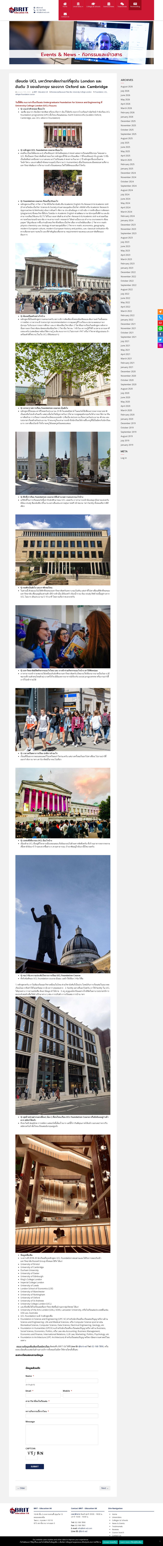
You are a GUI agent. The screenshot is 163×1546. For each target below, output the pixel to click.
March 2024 (126, 211)
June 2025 (125, 147)
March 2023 (126, 259)
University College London (82, 92)
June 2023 (125, 246)
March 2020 (126, 410)
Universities (77, 6)
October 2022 (127, 280)
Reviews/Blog (135, 6)
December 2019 (128, 423)
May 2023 (125, 250)
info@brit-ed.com (43, 12)
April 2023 (125, 255)
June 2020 (125, 397)
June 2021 (125, 345)
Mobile (67, 1391)
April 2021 (125, 354)
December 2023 (128, 224)
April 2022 (125, 306)
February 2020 (127, 414)
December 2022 (128, 272)
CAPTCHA (30, 1448)
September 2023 (128, 233)
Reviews (115, 1529)
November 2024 (128, 177)
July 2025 (125, 142)
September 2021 (128, 337)
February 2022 (127, 315)
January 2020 (127, 419)
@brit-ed (39, 8)
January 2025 (127, 168)
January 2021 (127, 367)
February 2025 (127, 164)
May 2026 (125, 99)
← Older (21, 1488)
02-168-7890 (41, 10)
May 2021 (125, 350)
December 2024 (128, 173)
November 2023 (128, 229)
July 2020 (125, 393)
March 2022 (126, 311)
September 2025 (128, 134)
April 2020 (125, 406)
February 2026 (127, 112)
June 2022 (125, 298)
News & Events (118, 1523)
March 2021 (126, 358)
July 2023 (125, 242)
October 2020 (127, 380)
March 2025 (126, 160)
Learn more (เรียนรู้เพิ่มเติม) (131, 1542)
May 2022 (125, 302)
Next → (104, 1488)
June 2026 (125, 95)
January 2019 (127, 444)
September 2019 (128, 432)
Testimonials (122, 6)
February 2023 (127, 263)
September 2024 (128, 185)
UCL (105, 92)
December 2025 (128, 121)
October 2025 (127, 129)
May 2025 (125, 151)
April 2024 (125, 207)
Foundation (99, 92)
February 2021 (127, 362)
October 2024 (127, 181)
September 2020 (128, 384)
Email (29, 1391)
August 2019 (127, 436)
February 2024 (127, 216)
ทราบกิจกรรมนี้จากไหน (37, 1411)
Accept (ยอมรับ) (110, 1542)
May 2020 (125, 401)
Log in (124, 458)
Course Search (118, 1532)
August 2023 (127, 237)
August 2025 (127, 138)
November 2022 (128, 276)
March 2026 (126, 108)
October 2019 (127, 427)
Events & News (109, 6)
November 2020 (128, 375)
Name (30, 1376)
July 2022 (125, 293)
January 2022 (127, 319)
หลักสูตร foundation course (25, 94)
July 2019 (125, 440)
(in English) (30, 1384)
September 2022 (128, 285)
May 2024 (125, 203)
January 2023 (127, 267)
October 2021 (127, 332)
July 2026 (125, 91)
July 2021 (125, 341)
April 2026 (125, 103)
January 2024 (127, 220)
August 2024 (127, 190)
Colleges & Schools (93, 6)
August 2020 (127, 388)
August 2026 (127, 86)
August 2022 (127, 289)
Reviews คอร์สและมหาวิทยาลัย (61, 92)
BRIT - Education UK (41, 92)
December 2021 (128, 324)
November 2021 (128, 328)
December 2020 (128, 371)
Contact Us (65, 17)
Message (30, 1421)
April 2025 (125, 155)
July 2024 (125, 194)
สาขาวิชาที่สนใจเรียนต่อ (38, 1401)
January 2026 (127, 116)
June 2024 (125, 198)
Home (65, 6)
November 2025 (128, 125)
